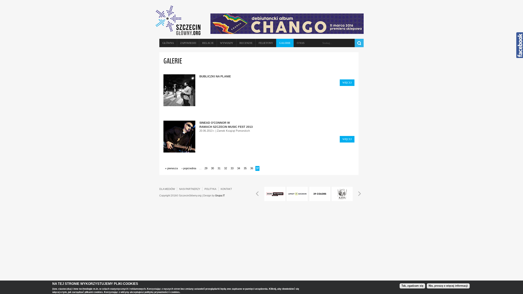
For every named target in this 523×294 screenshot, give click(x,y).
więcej (347, 82)
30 (212, 168)
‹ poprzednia (189, 168)
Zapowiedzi (188, 43)
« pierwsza (171, 168)
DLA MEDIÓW (167, 189)
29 (206, 168)
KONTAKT (226, 189)
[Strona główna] (179, 20)
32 (225, 168)
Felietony (266, 43)
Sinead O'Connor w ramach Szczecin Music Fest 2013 (226, 124)
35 (245, 168)
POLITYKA (210, 189)
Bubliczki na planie (215, 76)
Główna (168, 43)
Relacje (208, 43)
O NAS (300, 43)
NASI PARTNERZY (189, 189)
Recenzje (246, 43)
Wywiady (226, 43)
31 (219, 168)
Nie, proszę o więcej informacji (448, 285)
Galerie (285, 43)
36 (251, 168)
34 (238, 168)
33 (232, 168)
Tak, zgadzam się (412, 285)
